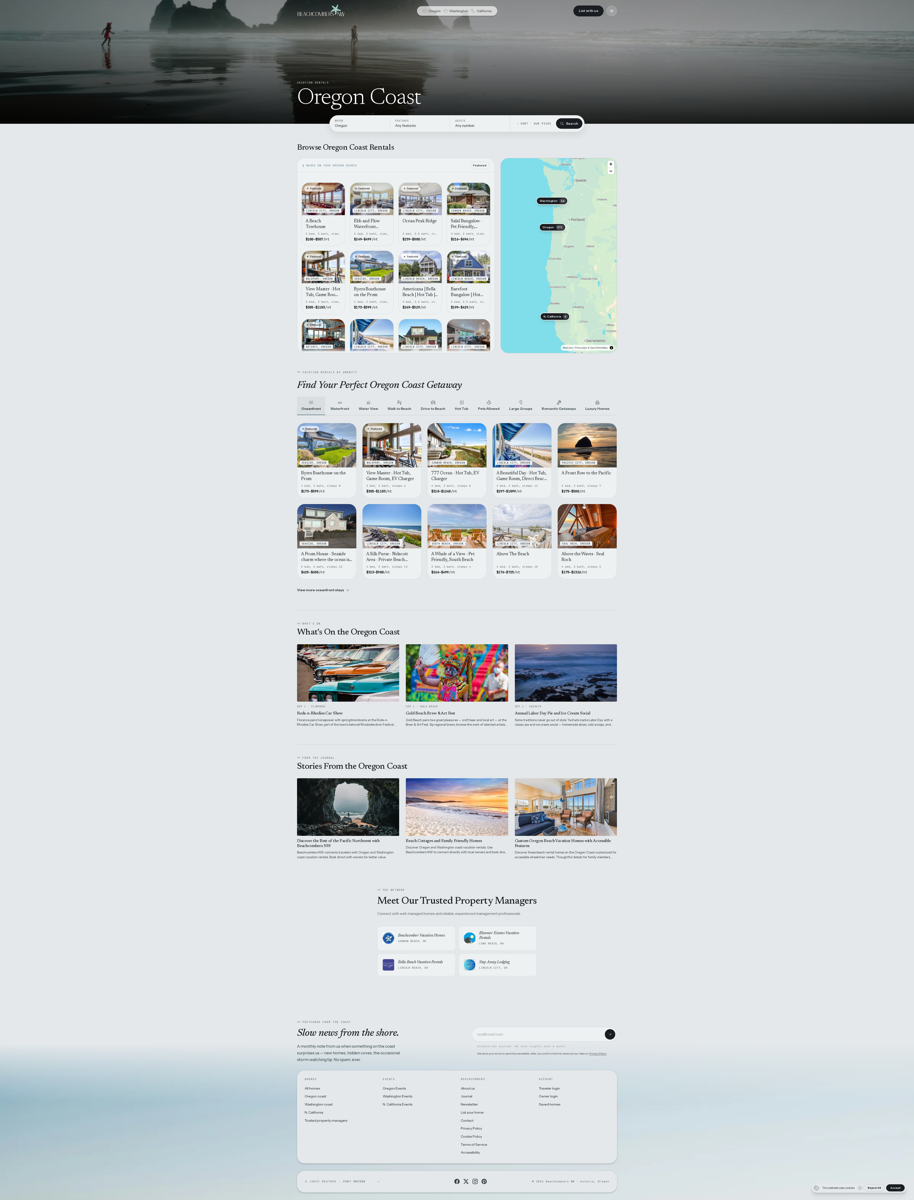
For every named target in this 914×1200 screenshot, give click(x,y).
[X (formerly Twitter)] (466, 1181)
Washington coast (319, 1104)
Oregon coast (315, 1096)
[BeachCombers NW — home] (321, 11)
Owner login (548, 1096)
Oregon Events (394, 1088)
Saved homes (549, 1104)
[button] (552, 227)
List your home (472, 1112)
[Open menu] (611, 11)
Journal (466, 1096)
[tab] (311, 406)
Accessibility (470, 1152)
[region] (559, 255)
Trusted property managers (326, 1120)
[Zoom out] (610, 171)
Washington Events (397, 1096)
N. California (314, 1112)
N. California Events (397, 1104)
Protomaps (581, 347)
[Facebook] (457, 1181)
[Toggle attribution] (611, 348)
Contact (467, 1120)
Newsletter (469, 1104)
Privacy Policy (597, 1053)
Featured (479, 165)
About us (468, 1088)
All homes (312, 1088)
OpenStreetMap (599, 347)
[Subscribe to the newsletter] (610, 1034)
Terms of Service (474, 1144)
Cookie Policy (471, 1136)
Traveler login (549, 1088)
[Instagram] (475, 1181)
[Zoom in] (610, 164)
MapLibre (568, 347)
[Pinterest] (484, 1181)
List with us (588, 11)
